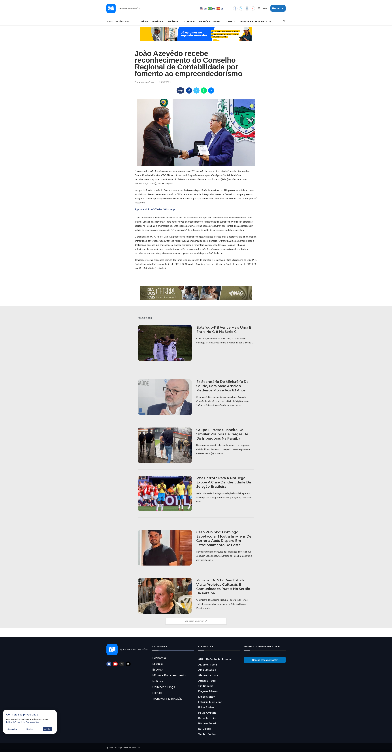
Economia (189, 21)
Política (173, 21)
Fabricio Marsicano (210, 702)
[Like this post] (181, 90)
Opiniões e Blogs (209, 21)
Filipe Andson (206, 707)
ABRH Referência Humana (215, 659)
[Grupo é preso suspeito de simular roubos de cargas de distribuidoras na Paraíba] (165, 445)
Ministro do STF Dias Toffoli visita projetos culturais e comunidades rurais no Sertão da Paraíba (223, 586)
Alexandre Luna (208, 675)
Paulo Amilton (207, 712)
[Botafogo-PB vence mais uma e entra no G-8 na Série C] (165, 343)
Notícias (157, 21)
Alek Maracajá (207, 670)
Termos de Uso (32, 722)
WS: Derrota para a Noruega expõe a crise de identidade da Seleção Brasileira (223, 482)
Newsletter (278, 8)
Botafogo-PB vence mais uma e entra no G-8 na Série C (223, 329)
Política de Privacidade (15, 722)
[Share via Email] (211, 90)
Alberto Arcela (207, 664)
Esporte (230, 21)
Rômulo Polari (207, 723)
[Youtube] (253, 8)
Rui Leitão (204, 728)
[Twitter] (241, 8)
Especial (158, 663)
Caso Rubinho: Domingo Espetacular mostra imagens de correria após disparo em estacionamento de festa (223, 538)
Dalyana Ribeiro (208, 691)
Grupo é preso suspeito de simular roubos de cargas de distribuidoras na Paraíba (222, 434)
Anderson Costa (146, 82)
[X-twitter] (128, 664)
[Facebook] (235, 8)
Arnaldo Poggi (207, 680)
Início (144, 21)
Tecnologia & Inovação (167, 698)
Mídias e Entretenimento (255, 21)
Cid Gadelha (205, 686)
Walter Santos (207, 734)
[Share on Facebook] (189, 90)
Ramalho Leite (207, 718)
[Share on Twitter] (196, 90)
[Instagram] (247, 8)
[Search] (284, 21)
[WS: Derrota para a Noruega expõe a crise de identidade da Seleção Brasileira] (165, 493)
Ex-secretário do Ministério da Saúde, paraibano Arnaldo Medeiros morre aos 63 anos (222, 386)
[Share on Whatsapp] (204, 90)
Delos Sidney (206, 696)
